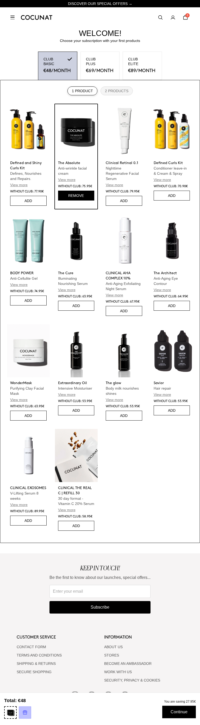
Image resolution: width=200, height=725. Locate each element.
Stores (111, 655)
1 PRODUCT (82, 91)
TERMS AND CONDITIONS (39, 655)
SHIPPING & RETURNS (36, 663)
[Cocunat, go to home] (36, 17)
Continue (179, 712)
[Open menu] (12, 17)
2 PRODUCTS (116, 91)
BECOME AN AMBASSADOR (128, 663)
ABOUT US (113, 647)
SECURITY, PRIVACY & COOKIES (132, 680)
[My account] (173, 17)
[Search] (160, 17)
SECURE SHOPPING (34, 672)
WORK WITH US (118, 672)
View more (19, 185)
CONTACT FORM (31, 647)
